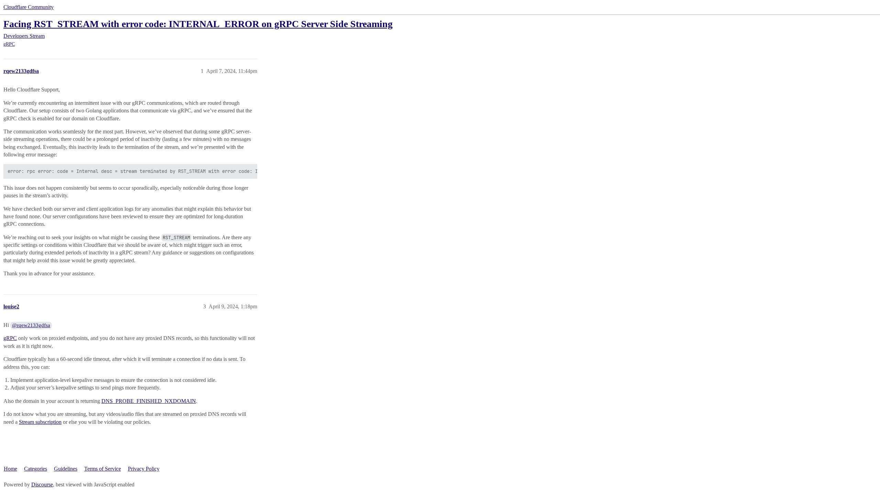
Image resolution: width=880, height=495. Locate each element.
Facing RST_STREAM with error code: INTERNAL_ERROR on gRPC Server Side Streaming (198, 24)
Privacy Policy (144, 469)
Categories (35, 469)
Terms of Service (102, 469)
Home (10, 469)
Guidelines (65, 469)
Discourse (42, 484)
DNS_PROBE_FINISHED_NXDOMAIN (148, 401)
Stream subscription (40, 422)
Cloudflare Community (28, 7)
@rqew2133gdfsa (31, 325)
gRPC (9, 44)
